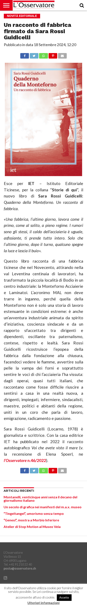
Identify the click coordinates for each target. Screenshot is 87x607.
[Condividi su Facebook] (24, 55)
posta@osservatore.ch (20, 568)
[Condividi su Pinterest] (53, 55)
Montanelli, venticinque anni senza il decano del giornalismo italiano (40, 498)
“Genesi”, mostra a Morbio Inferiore (31, 520)
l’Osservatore (15, 460)
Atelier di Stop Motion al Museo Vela (32, 527)
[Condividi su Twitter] (34, 55)
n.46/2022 (36, 460)
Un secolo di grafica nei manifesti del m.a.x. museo (43, 507)
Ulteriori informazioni (43, 602)
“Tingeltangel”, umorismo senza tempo (34, 513)
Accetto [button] (64, 597)
